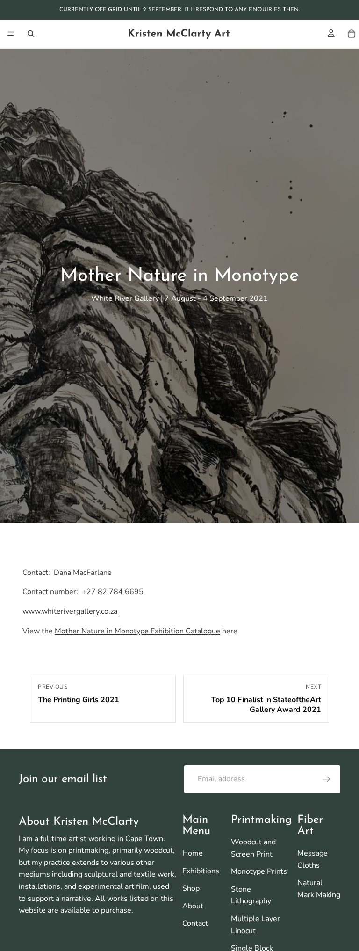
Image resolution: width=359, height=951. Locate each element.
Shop (191, 888)
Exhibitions (200, 871)
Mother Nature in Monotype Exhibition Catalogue (137, 631)
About (192, 906)
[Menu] (11, 33)
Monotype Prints (259, 871)
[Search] (31, 33)
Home (192, 853)
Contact (195, 923)
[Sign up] (326, 779)
